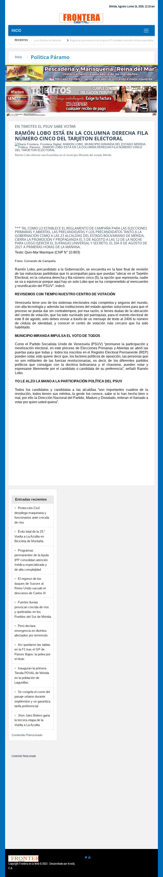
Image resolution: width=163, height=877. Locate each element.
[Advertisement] (81, 190)
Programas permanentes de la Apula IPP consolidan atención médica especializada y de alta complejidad (31, 560)
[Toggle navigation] (146, 30)
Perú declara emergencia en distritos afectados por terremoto (31, 630)
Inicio (16, 30)
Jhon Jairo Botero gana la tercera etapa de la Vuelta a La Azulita (32, 720)
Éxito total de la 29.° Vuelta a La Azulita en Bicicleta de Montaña (29, 536)
